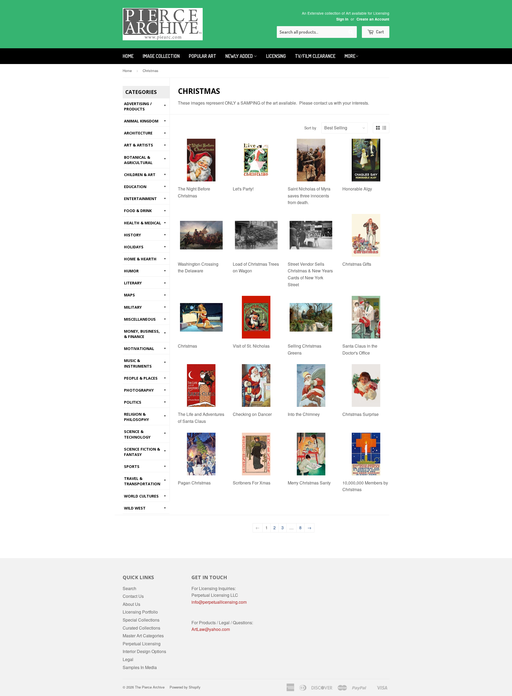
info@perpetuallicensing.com (219, 602)
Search (129, 588)
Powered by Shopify (185, 687)
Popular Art (202, 56)
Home (128, 56)
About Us (131, 604)
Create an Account (373, 19)
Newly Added (239, 56)
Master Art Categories (143, 636)
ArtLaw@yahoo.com (210, 629)
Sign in (342, 19)
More (350, 56)
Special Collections (141, 620)
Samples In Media (140, 667)
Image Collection (161, 56)
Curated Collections (141, 628)
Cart (379, 31)
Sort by (310, 127)
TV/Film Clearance (315, 56)
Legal (128, 659)
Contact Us (133, 596)
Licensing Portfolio (140, 612)
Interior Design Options (144, 651)
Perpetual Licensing (142, 644)
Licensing (276, 56)
